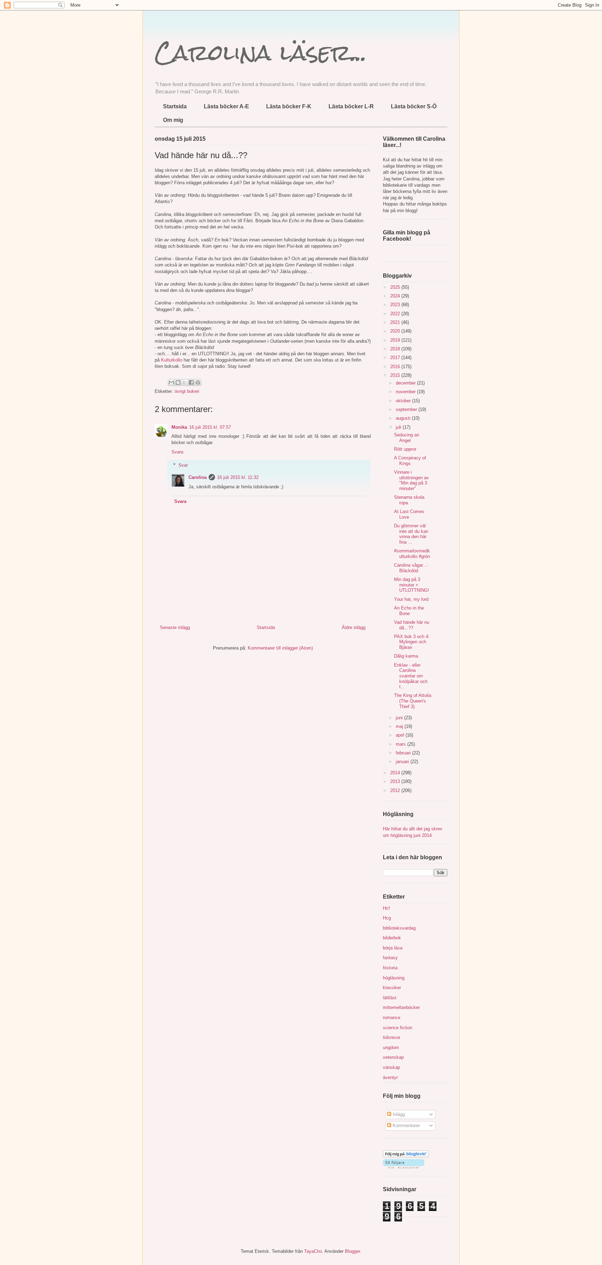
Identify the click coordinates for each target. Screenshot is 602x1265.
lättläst (389, 997)
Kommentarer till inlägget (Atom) (280, 648)
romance (391, 1017)
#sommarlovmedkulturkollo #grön (412, 553)
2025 (395, 287)
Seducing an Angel (406, 437)
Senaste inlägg (175, 627)
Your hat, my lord (411, 599)
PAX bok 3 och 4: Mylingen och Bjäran (412, 642)
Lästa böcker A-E (226, 106)
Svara (177, 452)
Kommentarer (405, 1125)
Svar (183, 465)
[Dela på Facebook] (191, 382)
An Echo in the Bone (409, 610)
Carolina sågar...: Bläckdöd (411, 567)
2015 (395, 375)
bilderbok (392, 937)
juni (400, 717)
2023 (395, 304)
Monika (179, 427)
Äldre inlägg (353, 627)
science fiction (397, 1027)
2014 (395, 772)
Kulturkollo (171, 360)
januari (403, 761)
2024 (395, 295)
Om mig (173, 120)
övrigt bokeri (187, 391)
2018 (395, 348)
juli (399, 427)
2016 (395, 366)
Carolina (197, 477)
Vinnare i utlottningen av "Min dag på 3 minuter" (411, 480)
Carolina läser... (261, 52)
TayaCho (313, 1251)
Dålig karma (406, 656)
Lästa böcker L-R (351, 106)
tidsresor (391, 1037)
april (401, 735)
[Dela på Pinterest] (197, 382)
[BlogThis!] (178, 382)
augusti (404, 418)
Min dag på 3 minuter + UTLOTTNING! (411, 585)
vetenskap (393, 1057)
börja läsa (392, 947)
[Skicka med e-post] (171, 382)
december (406, 383)
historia (390, 967)
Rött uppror (405, 449)
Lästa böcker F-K (288, 106)
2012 (395, 790)
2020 (395, 331)
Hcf (386, 908)
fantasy (390, 957)
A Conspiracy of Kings (410, 460)
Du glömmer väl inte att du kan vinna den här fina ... (411, 534)
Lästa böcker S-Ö (414, 106)
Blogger (352, 1251)
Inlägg (398, 1114)
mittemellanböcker (401, 1007)
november (406, 391)
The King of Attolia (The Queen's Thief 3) (412, 701)
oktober (404, 400)
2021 (395, 322)
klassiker (392, 987)
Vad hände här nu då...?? (411, 625)
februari (404, 752)
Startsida (175, 106)
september (407, 409)
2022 (395, 313)
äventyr (390, 1077)
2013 (395, 781)
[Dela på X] (184, 382)
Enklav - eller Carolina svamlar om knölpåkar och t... (410, 675)
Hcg (387, 918)
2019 (395, 340)
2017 (395, 357)
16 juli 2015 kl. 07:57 (210, 427)
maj (400, 726)
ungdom (391, 1047)
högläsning (393, 977)
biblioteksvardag (399, 928)
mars (401, 744)
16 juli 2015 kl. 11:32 (237, 477)
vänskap (391, 1067)
